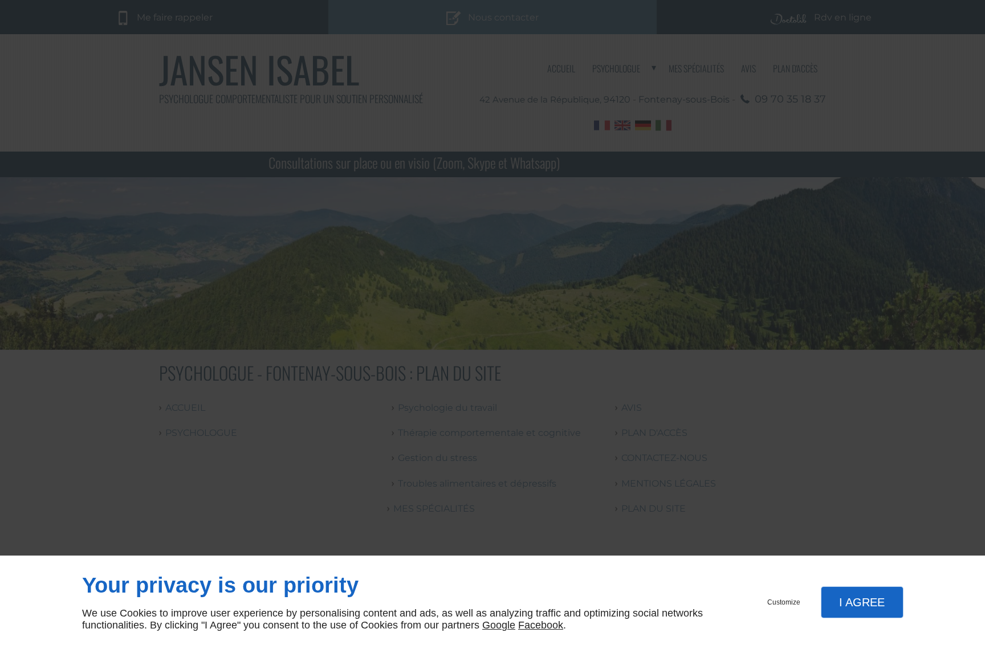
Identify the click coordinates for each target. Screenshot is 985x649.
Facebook (540, 625)
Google (498, 625)
